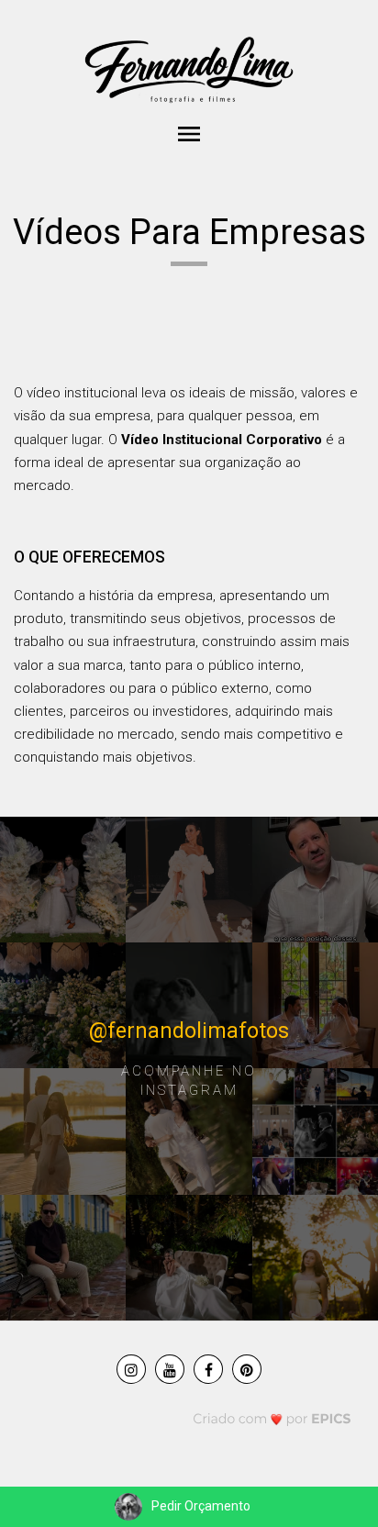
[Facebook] (208, 1369)
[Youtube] (169, 1369)
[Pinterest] (247, 1369)
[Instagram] (131, 1369)
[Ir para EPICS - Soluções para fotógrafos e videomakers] (272, 1418)
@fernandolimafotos (189, 1031)
